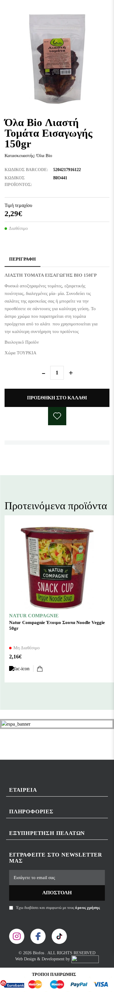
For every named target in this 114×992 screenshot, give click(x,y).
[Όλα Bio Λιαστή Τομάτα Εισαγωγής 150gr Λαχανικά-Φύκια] (57, 59)
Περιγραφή (22, 259)
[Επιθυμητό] (21, 668)
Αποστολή (57, 893)
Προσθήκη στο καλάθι (57, 397)
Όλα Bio (44, 155)
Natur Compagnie (34, 615)
